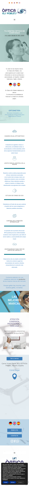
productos (22, 279)
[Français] (19, 2)
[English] (14, 2)
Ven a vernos (14, 358)
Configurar (5, 479)
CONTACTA (14, 435)
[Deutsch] (17, 2)
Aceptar (5, 482)
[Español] (12, 2)
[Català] (9, 2)
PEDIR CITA (14, 430)
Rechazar (13, 482)
